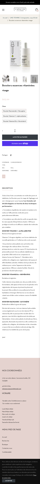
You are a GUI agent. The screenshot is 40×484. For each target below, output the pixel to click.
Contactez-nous (7, 448)
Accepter (8, 480)
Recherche (5, 441)
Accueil (5, 18)
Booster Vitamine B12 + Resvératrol (14, 121)
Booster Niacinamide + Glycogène (14, 111)
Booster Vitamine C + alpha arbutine (14, 116)
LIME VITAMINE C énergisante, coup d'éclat (23, 18)
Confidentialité (6, 452)
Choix (4, 106)
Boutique (5, 444)
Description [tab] (7, 188)
